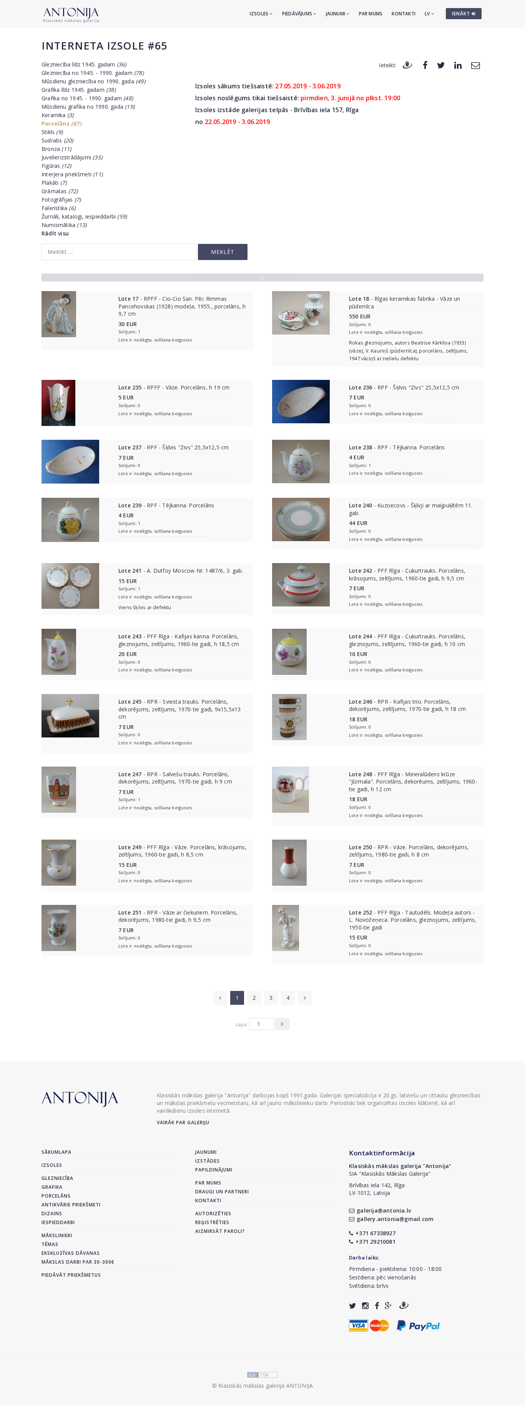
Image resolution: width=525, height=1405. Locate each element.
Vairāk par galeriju (183, 1122)
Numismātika (64, 225)
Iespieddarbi (58, 1222)
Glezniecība (57, 1178)
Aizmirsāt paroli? (220, 1231)
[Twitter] (441, 64)
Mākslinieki (57, 1235)
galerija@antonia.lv (384, 1210)
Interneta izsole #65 (104, 45)
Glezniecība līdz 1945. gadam (84, 64)
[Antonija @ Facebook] (377, 1306)
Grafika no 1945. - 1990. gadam (87, 98)
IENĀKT (462, 13)
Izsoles (260, 13)
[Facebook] (425, 64)
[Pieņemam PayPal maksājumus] (418, 1325)
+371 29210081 (375, 1241)
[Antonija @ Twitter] (352, 1306)
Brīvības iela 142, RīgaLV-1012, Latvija (377, 1188)
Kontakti (403, 13)
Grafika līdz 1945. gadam (79, 89)
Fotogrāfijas (61, 199)
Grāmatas (60, 191)
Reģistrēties (212, 1222)
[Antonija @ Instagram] (365, 1306)
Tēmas (50, 1244)
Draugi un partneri (222, 1191)
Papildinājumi (214, 1169)
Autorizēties (213, 1213)
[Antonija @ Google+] (388, 1306)
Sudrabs (57, 140)
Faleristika (58, 208)
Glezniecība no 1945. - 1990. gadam (93, 72)
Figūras (56, 165)
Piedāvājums (297, 13)
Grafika (52, 1187)
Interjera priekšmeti (72, 174)
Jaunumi (336, 13)
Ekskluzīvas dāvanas (71, 1253)
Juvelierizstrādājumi (72, 157)
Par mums (371, 13)
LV (428, 13)
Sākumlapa (56, 1152)
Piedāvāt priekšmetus (71, 1275)
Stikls (52, 132)
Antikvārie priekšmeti (71, 1204)
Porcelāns (61, 123)
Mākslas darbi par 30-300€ (78, 1262)
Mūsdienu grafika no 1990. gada (88, 106)
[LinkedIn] (458, 64)
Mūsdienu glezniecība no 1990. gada (93, 81)
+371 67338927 (375, 1233)
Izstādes (207, 1161)
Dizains (52, 1213)
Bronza (56, 148)
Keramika (57, 115)
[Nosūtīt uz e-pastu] (475, 64)
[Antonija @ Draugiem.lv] (404, 1306)
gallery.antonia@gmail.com (395, 1219)
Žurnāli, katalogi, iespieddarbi (84, 216)
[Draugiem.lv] (407, 64)
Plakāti (54, 182)
